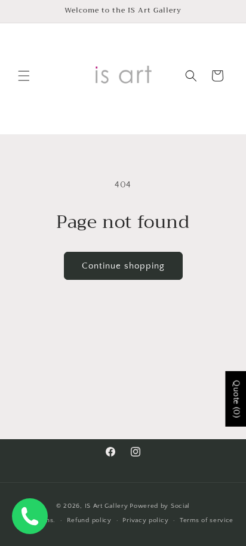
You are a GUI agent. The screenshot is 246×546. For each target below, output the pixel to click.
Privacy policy (145, 520)
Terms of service (206, 520)
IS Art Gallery (106, 506)
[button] (24, 76)
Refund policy (89, 520)
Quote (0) (236, 399)
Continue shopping (123, 266)
